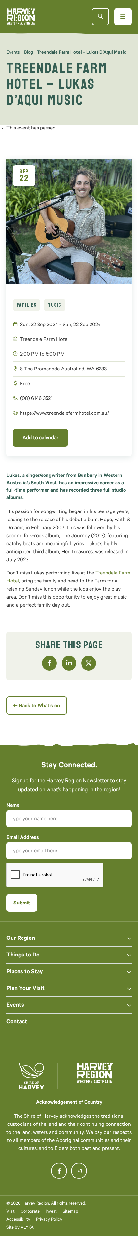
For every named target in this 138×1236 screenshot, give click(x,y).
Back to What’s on (39, 706)
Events (13, 53)
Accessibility (18, 1219)
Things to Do (22, 955)
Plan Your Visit (25, 989)
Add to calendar (40, 438)
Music (54, 305)
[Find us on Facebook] (59, 1171)
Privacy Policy (49, 1219)
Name (12, 806)
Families (27, 305)
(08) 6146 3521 (36, 399)
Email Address (22, 838)
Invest (51, 1211)
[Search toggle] (100, 16)
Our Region (20, 939)
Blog (28, 53)
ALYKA (27, 1227)
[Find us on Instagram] (79, 1171)
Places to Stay (24, 972)
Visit (10, 1211)
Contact (16, 1022)
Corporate (30, 1211)
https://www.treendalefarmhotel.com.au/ (64, 414)
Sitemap (70, 1211)
